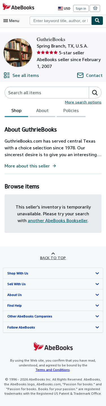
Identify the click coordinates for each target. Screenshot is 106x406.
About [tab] (42, 110)
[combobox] (60, 20)
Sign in (81, 8)
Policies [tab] (71, 110)
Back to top (53, 257)
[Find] (97, 20)
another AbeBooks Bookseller (57, 220)
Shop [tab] (16, 110)
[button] (95, 92)
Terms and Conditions (53, 370)
